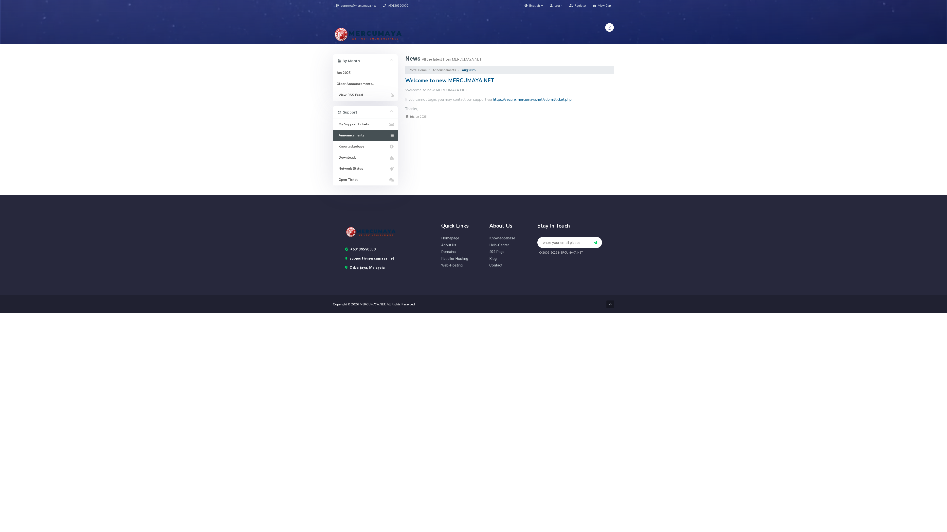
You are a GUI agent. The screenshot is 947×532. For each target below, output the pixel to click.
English (534, 6)
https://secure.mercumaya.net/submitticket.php (532, 99)
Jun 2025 (344, 73)
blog (493, 258)
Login (558, 6)
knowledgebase (502, 238)
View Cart (604, 6)
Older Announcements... (355, 84)
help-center (499, 245)
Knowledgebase (350, 146)
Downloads (346, 157)
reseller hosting (454, 258)
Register (580, 6)
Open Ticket (347, 180)
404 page (497, 251)
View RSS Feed (350, 95)
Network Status (350, 168)
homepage (450, 238)
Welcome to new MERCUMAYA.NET (449, 80)
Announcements (444, 70)
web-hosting (452, 265)
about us (448, 245)
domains (448, 251)
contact (495, 265)
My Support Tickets (353, 124)
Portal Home (418, 70)
